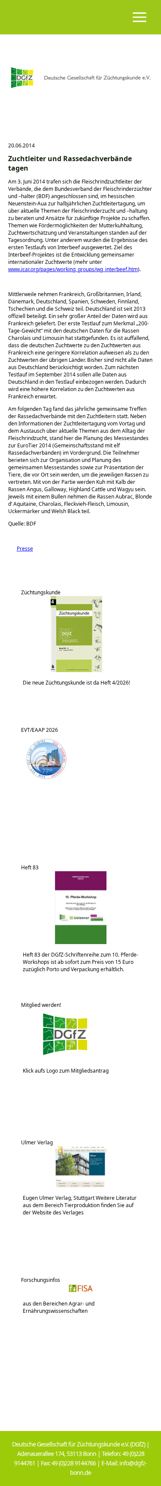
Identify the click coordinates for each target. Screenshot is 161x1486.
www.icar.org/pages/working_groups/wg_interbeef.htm (73, 269)
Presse (20, 548)
